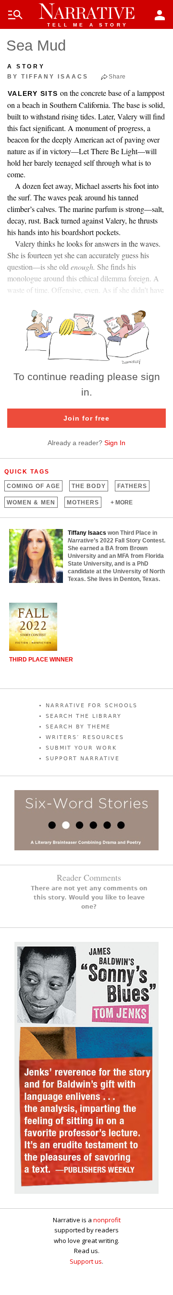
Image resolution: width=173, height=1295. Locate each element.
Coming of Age (33, 486)
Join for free (86, 418)
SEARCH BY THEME (78, 727)
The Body (89, 486)
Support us (86, 1261)
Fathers (132, 486)
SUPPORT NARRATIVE (83, 758)
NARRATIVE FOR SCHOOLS (91, 705)
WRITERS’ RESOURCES (85, 737)
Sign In (114, 443)
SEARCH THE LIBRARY (84, 716)
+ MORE (122, 502)
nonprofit (107, 1220)
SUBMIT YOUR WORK (81, 748)
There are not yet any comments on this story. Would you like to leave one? (89, 897)
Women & (31, 502)
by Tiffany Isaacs (47, 76)
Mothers (83, 502)
